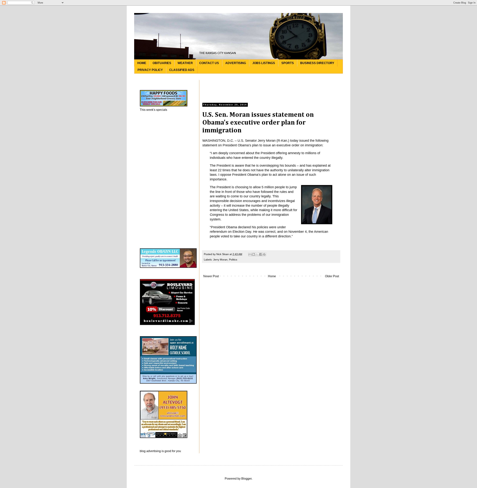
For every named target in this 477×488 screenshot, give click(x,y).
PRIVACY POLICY (150, 69)
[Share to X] (257, 254)
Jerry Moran (220, 259)
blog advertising (150, 451)
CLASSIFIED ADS (181, 69)
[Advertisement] (271, 88)
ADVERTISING (235, 63)
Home (272, 276)
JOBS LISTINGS (263, 63)
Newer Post (211, 276)
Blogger (246, 478)
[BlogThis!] (253, 254)
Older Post (332, 276)
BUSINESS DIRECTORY (317, 63)
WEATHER (185, 63)
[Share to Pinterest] (264, 254)
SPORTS (287, 63)
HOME (141, 63)
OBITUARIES (162, 63)
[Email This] (250, 254)
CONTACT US (209, 63)
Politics (233, 259)
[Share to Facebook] (261, 254)
